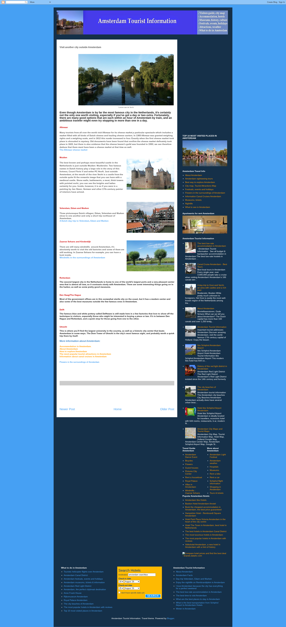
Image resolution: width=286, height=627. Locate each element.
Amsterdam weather (215, 461)
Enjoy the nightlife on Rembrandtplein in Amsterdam (200, 582)
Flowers (189, 464)
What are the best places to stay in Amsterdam (198, 599)
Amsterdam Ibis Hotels (195, 500)
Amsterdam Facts (184, 575)
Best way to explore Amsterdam (200, 182)
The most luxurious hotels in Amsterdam (204, 535)
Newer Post (67, 409)
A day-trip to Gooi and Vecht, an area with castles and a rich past (211, 287)
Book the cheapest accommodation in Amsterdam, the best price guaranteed (203, 508)
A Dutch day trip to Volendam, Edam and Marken (84, 221)
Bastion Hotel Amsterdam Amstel (200, 503)
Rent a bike (215, 474)
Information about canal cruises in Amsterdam (83, 356)
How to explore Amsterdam (73, 351)
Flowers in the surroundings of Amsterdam (205, 193)
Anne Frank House (72, 593)
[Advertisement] (117, 396)
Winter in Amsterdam (186, 608)
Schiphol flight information (216, 482)
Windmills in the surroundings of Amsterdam (82, 257)
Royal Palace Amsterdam (75, 600)
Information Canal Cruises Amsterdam (203, 196)
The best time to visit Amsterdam (191, 595)
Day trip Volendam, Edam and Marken (194, 579)
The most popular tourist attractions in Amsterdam (85, 354)
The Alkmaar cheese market (73, 150)
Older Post (167, 409)
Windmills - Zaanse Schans (192, 491)
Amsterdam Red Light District (77, 586)
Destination (123, 575)
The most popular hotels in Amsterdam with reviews (88, 607)
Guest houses (191, 468)
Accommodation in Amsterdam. (75, 346)
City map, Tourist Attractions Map (200, 186)
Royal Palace (191, 481)
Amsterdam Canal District (76, 575)
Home (118, 409)
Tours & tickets (216, 493)
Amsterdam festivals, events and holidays (83, 579)
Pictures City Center (191, 472)
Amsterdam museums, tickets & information (84, 582)
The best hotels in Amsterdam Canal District (205, 531)
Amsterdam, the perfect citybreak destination (85, 589)
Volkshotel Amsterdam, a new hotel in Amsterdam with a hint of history (202, 545)
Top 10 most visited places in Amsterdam (83, 611)
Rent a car (215, 477)
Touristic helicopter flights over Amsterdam (84, 571)
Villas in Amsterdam (190, 485)
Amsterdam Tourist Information (211, 327)
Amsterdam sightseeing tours (199, 178)
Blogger (170, 618)
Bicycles (189, 460)
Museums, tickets (193, 200)
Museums (214, 470)
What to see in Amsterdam (197, 207)
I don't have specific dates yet (132, 593)
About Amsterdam (69, 349)
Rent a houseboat (193, 477)
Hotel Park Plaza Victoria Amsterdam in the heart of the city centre (205, 520)
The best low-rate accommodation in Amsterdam (211, 244)
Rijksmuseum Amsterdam (76, 596)
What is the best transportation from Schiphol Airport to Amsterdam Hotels (197, 603)
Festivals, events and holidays (199, 189)
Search (153, 596)
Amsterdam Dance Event (191, 455)
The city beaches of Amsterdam (206, 388)
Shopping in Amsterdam (215, 488)
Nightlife (189, 203)
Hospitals (214, 467)
